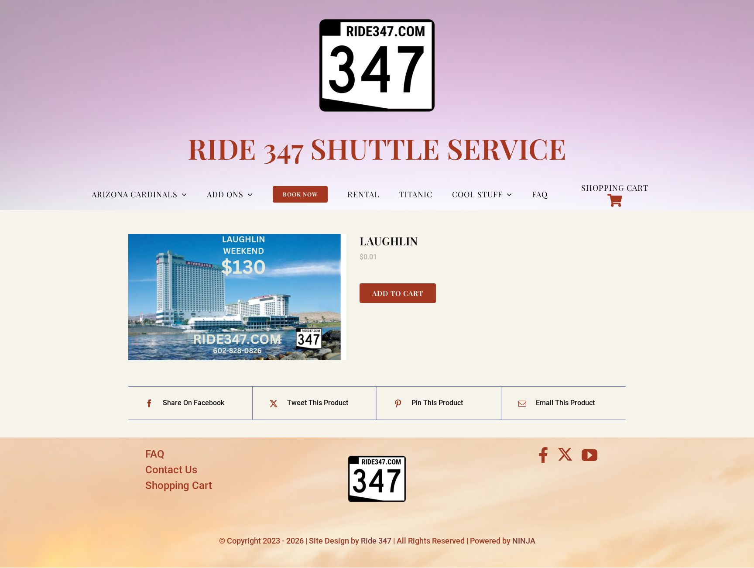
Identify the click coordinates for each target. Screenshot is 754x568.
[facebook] (543, 455)
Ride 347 (376, 540)
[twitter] (565, 454)
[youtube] (589, 455)
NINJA (523, 540)
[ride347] (377, 449)
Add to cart (397, 293)
